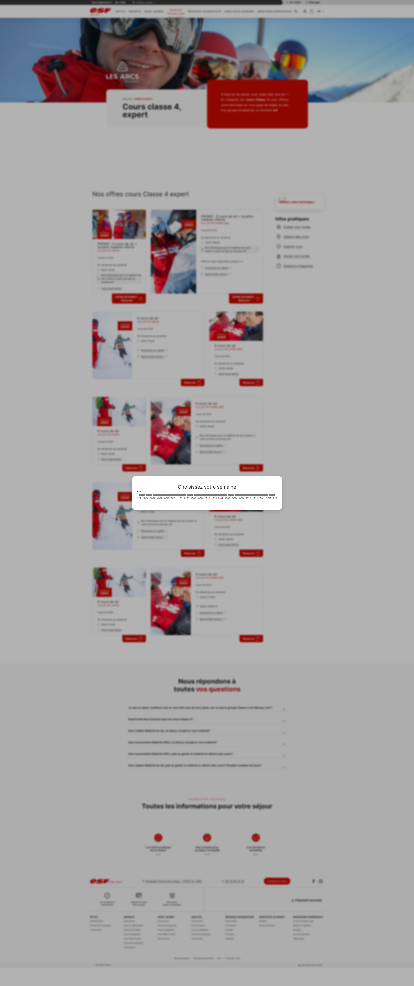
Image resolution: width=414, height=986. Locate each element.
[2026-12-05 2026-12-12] (142, 495)
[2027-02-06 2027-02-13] (203, 495)
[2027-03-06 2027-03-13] (231, 495)
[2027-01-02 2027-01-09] (169, 495)
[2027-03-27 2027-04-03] (251, 495)
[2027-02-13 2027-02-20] (210, 495)
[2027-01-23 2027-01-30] (190, 495)
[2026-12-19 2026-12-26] (156, 495)
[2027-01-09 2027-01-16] (176, 495)
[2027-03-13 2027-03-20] (238, 495)
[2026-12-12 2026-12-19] (149, 495)
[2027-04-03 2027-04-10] (258, 495)
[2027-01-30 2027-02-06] (197, 495)
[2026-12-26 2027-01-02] (162, 495)
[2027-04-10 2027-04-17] (265, 495)
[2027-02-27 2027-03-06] (224, 495)
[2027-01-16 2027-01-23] (183, 495)
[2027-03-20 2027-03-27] (244, 495)
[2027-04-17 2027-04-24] (272, 495)
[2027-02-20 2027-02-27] (217, 495)
